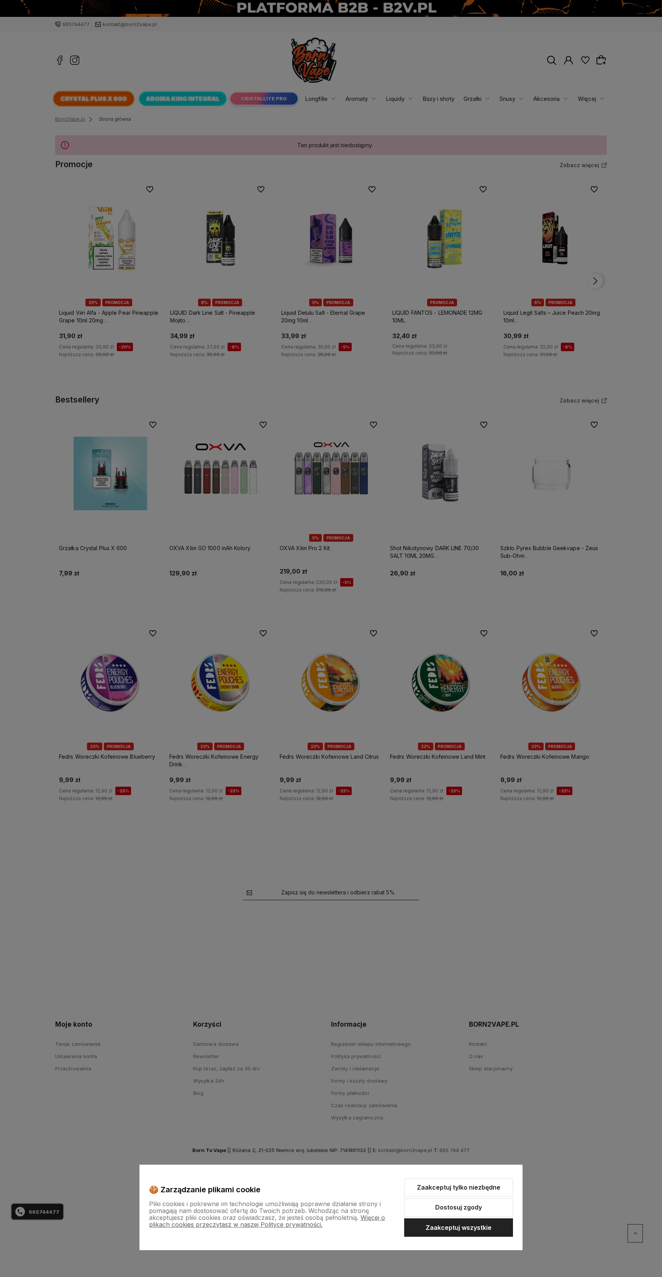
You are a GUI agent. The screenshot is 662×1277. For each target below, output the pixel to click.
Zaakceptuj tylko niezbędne (458, 1187)
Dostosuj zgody (458, 1207)
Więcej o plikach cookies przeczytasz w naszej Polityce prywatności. (267, 1221)
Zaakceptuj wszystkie (459, 1227)
